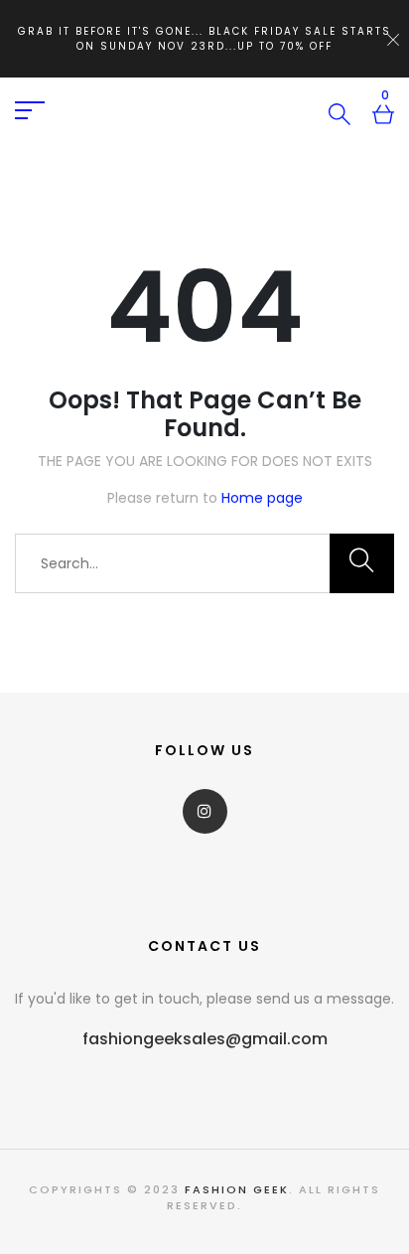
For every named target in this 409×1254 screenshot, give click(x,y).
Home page (262, 498)
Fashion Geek (237, 1189)
